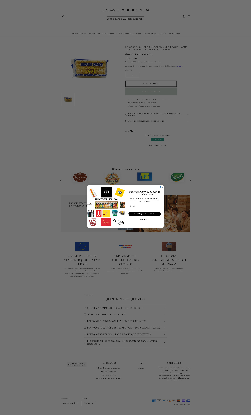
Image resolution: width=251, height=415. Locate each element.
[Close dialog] (161, 187)
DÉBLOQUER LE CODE (144, 214)
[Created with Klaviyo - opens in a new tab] (125, 229)
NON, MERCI (144, 219)
